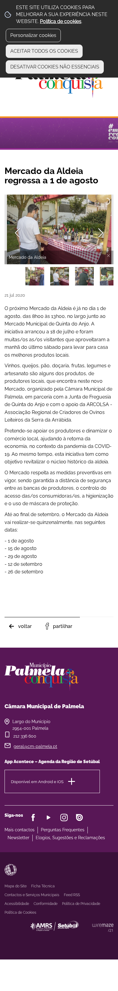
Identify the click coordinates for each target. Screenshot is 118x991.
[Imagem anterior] (17, 233)
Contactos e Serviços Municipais (32, 895)
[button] (34, 276)
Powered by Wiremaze (102, 927)
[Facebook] (33, 817)
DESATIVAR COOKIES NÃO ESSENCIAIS (54, 67)
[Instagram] (64, 817)
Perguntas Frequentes (62, 829)
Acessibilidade (11, 870)
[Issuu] (79, 817)
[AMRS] (87, 938)
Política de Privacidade (81, 904)
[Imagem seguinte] (100, 233)
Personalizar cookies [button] (33, 35)
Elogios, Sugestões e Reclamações (70, 837)
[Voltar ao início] (59, 81)
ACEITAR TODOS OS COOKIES (44, 51)
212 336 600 (24, 736)
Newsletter (18, 837)
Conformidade (45, 904)
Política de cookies (60, 21)
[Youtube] (48, 817)
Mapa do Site (16, 886)
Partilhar (62, 626)
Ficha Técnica (43, 886)
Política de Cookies (20, 912)
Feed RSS (72, 895)
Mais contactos (19, 829)
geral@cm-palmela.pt (35, 746)
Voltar (25, 626)
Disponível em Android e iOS (37, 781)
